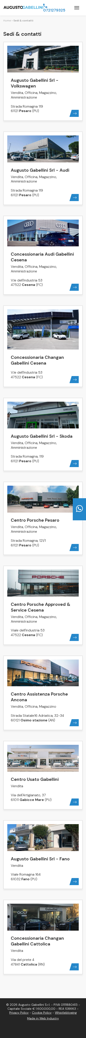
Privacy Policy (19, 1013)
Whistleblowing (66, 1013)
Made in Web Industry (43, 1018)
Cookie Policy (42, 1013)
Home (7, 20)
